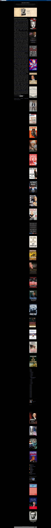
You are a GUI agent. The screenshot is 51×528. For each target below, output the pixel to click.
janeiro (31, 383)
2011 (30, 395)
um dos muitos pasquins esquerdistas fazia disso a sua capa (20, 38)
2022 (30, 385)
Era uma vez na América (32, 466)
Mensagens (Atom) (18, 99)
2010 (30, 396)
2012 (30, 394)
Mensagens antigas (26, 98)
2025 (30, 370)
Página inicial (22, 98)
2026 (30, 369)
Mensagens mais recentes (16, 98)
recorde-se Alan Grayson (25, 47)
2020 (30, 387)
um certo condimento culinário (23, 73)
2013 (30, 393)
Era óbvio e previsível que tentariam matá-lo (20, 18)
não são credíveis (19, 56)
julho (31, 376)
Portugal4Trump (32, 469)
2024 (30, 371)
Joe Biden (15, 58)
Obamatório (26, 2)
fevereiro (31, 382)
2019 (30, 388)
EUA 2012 (31, 472)
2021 (30, 386)
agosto (31, 375)
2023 (30, 384)
